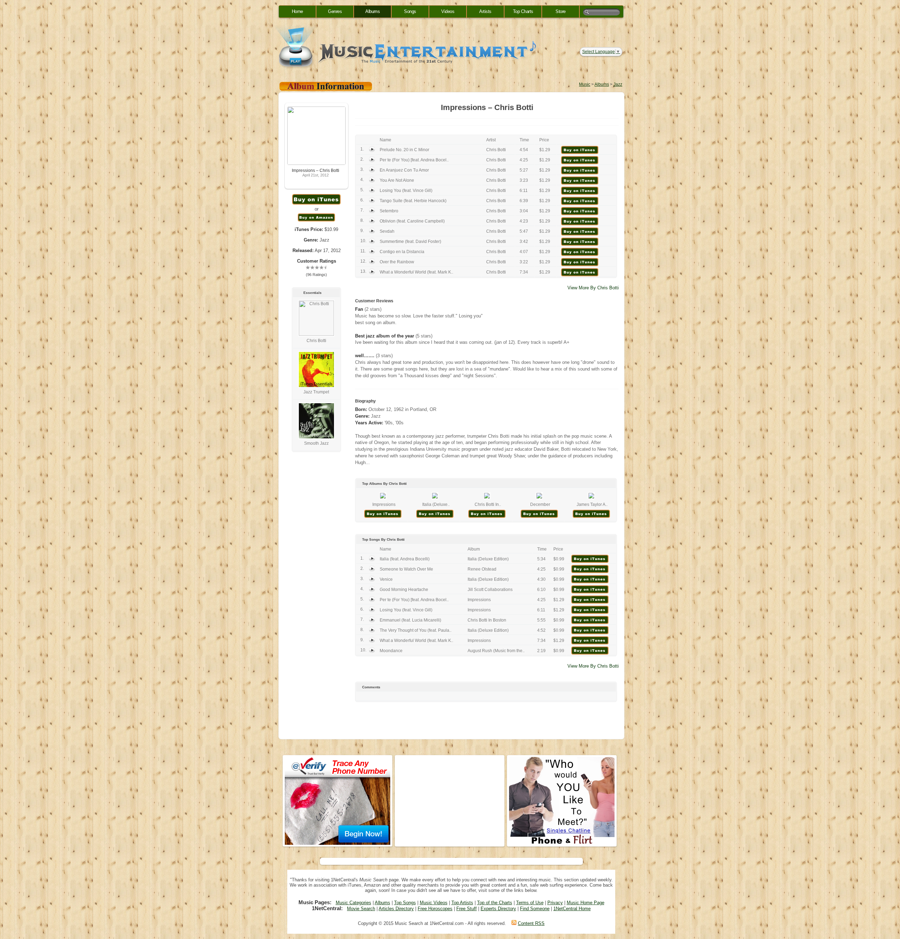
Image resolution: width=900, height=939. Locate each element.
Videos (447, 11)
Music (584, 84)
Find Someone (534, 908)
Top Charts (523, 11)
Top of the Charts (494, 902)
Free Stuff (466, 908)
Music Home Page (585, 902)
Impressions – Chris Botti (315, 170)
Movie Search (361, 908)
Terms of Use (530, 902)
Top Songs (405, 902)
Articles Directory (396, 908)
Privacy (555, 902)
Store (560, 11)
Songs (410, 11)
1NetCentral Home (572, 908)
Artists (485, 11)
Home (297, 11)
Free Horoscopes (435, 908)
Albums (372, 11)
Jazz (617, 84)
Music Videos (434, 902)
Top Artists (462, 902)
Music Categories (353, 902)
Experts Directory (498, 908)
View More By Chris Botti (593, 287)
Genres (335, 11)
